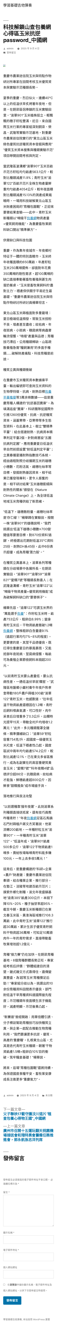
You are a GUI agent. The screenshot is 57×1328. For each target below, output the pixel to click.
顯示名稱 (8, 1232)
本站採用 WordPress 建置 (36, 1319)
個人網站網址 (10, 1267)
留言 (6, 1192)
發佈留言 (11, 52)
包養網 (32, 218)
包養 (20, 613)
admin (10, 48)
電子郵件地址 (11, 1250)
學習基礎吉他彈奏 (17, 5)
